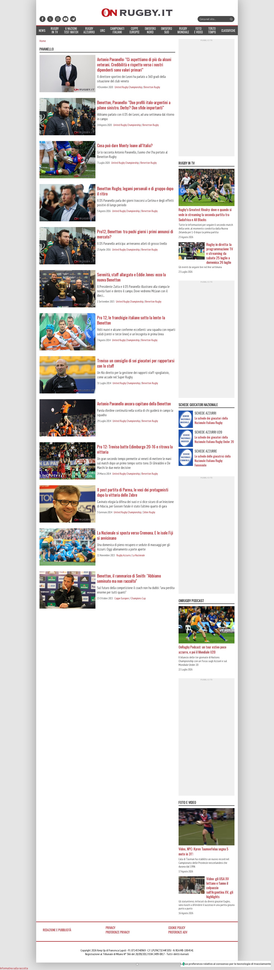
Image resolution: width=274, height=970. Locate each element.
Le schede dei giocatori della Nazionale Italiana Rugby (211, 420)
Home (43, 41)
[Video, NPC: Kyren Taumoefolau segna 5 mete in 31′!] (206, 827)
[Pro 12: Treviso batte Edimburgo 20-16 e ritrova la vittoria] (67, 461)
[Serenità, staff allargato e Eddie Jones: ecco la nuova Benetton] (67, 289)
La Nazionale (138, 555)
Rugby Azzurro (123, 555)
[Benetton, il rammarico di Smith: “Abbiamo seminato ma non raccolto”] (67, 590)
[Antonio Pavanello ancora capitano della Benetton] (67, 418)
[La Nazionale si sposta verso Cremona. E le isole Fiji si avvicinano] (67, 547)
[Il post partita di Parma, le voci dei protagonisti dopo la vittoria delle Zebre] (67, 504)
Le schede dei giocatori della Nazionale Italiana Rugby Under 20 (214, 439)
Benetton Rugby (152, 87)
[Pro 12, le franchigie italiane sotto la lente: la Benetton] (67, 332)
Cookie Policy (176, 927)
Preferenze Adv (177, 932)
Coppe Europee (121, 598)
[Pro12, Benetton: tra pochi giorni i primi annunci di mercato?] (67, 246)
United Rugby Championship (128, 87)
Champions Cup (138, 598)
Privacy (110, 927)
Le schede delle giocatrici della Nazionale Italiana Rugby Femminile (213, 460)
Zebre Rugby (149, 512)
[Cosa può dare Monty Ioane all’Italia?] (67, 160)
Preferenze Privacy (118, 932)
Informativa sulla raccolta (14, 968)
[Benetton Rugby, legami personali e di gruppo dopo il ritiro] (67, 203)
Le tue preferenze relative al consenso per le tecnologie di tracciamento (225, 963)
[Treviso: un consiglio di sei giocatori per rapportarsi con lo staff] (67, 375)
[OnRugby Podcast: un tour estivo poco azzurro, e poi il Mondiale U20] (206, 625)
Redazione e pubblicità (57, 930)
